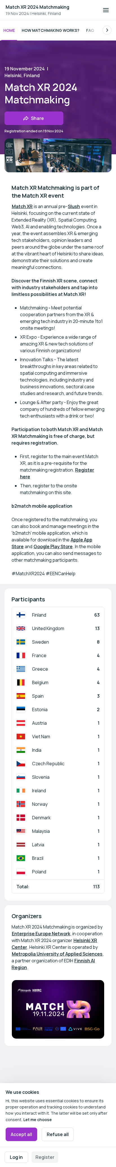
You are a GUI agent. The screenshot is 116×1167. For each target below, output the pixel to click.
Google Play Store (53, 546)
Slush (74, 206)
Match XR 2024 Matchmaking (37, 7)
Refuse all (58, 1134)
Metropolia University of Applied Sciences (57, 954)
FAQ (90, 30)
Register (44, 1157)
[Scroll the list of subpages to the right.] (106, 30)
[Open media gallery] (58, 1009)
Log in (16, 1157)
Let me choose (37, 1119)
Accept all (21, 1134)
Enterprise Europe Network (41, 934)
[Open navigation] (105, 10)
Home (9, 30)
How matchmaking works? (50, 30)
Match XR (22, 206)
